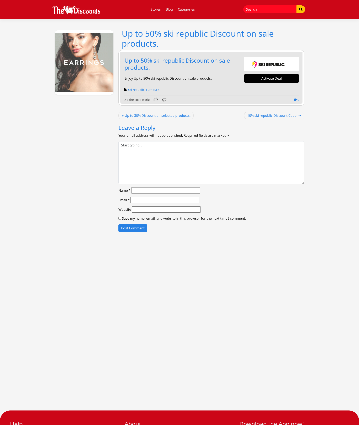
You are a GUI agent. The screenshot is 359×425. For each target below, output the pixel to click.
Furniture (152, 90)
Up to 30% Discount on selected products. (158, 115)
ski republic (136, 90)
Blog (169, 9)
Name (124, 190)
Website (124, 209)
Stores (156, 9)
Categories (186, 9)
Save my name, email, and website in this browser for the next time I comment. (184, 218)
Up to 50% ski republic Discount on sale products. (177, 63)
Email (124, 200)
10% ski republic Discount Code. (272, 115)
